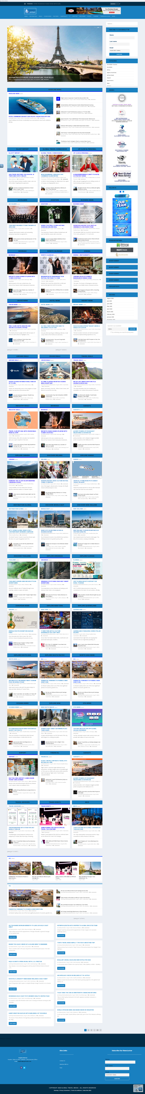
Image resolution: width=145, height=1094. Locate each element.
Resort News (98, 329)
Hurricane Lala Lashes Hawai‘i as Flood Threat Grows (88, 494)
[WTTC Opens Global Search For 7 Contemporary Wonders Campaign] (22, 519)
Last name (113, 41)
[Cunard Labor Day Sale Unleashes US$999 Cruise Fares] (43, 396)
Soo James (64, 142)
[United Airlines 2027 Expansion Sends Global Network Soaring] (58, 106)
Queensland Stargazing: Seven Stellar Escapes (87, 631)
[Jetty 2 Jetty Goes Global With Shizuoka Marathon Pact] (75, 645)
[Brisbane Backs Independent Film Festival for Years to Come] (55, 265)
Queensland (76, 635)
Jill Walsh (64, 113)
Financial (78, 99)
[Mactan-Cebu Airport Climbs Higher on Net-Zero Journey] (22, 767)
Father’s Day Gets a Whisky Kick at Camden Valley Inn (57, 290)
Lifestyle (74, 16)
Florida (95, 584)
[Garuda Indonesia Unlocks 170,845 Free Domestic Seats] (11, 396)
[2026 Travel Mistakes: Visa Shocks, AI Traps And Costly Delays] (22, 163)
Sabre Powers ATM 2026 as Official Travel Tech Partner (53, 828)
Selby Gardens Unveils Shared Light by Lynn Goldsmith (89, 595)
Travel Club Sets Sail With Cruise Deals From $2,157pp (22, 432)
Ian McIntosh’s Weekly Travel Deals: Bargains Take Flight (87, 395)
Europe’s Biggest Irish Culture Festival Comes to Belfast (54, 481)
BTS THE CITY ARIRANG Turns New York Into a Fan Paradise (56, 645)
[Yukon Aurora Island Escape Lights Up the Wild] (11, 495)
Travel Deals (36, 79)
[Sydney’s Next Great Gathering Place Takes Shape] (55, 717)
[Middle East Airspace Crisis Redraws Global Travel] (43, 544)
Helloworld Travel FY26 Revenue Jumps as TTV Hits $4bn (75, 112)
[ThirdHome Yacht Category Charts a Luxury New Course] (58, 142)
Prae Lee (16, 597)
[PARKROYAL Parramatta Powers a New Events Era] (55, 669)
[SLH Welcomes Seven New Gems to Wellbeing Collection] (55, 315)
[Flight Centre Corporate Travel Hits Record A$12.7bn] (58, 99)
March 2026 (110, 311)
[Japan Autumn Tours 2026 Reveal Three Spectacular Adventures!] (58, 119)
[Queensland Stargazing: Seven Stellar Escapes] (87, 620)
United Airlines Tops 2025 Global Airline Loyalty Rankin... (47, 3)
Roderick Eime (78, 177)
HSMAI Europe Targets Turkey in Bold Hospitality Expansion (23, 643)
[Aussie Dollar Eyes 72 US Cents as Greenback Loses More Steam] (87, 214)
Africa (108, 70)
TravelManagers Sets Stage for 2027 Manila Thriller (21, 828)
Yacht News (83, 142)
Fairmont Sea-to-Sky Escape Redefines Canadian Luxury (22, 481)
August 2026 (110, 298)
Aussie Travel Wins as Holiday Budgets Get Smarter (89, 742)
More (113, 16)
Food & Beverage (28, 998)
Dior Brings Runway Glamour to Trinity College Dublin (56, 493)
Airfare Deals (27, 384)
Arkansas (59, 584)
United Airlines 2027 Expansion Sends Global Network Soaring (77, 105)
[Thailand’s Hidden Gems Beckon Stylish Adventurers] (22, 570)
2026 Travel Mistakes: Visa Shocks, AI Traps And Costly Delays (21, 175)
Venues (58, 683)
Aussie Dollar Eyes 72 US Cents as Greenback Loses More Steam (84, 226)
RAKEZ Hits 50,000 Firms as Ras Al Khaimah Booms (52, 531)
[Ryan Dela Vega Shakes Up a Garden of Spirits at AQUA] (11, 291)
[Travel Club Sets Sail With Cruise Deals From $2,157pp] (22, 420)
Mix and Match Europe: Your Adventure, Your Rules (74, 904)
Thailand (26, 584)
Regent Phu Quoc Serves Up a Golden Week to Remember (28, 944)
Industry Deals (16, 449)
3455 (97, 1031)
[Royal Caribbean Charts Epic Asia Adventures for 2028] (11, 340)
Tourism (95, 16)
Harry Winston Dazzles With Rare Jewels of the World (28, 1013)
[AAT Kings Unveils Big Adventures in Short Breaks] (58, 912)
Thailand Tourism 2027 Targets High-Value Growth (24, 595)
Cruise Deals (65, 384)
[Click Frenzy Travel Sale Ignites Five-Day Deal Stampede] (58, 133)
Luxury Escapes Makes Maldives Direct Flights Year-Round (56, 239)
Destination (33, 16)
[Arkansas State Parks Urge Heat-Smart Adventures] (55, 570)
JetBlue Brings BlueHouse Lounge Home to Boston (24, 790)
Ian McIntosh (82, 397)
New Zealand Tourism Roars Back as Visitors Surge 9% (86, 531)
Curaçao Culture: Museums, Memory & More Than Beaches (56, 188)
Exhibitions (33, 1015)
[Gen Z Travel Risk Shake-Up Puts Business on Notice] (11, 842)
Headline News (33, 118)
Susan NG (17, 695)
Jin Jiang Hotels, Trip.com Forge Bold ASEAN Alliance (55, 340)
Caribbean (57, 177)
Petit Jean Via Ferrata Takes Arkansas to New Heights (56, 595)
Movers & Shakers (28, 929)
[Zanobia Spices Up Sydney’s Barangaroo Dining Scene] (87, 265)
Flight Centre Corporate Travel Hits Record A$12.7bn (75, 98)
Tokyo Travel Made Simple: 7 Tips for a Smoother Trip (76, 942)
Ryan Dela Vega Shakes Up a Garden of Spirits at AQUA (23, 290)
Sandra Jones (65, 127)
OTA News (91, 731)
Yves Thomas (65, 134)
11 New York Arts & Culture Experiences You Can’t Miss (50, 631)
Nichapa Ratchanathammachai (19, 79)
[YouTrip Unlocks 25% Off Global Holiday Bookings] (87, 717)
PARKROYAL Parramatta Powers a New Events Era (54, 681)
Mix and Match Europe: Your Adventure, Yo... (87, 877)
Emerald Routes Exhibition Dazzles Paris (21, 631)
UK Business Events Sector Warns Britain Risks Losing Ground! (88, 239)
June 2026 (109, 303)
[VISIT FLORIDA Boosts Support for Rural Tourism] (87, 570)
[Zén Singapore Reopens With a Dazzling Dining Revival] (75, 291)
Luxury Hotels (12, 485)
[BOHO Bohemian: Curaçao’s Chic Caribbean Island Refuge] (55, 163)
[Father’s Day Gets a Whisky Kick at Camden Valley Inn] (43, 291)
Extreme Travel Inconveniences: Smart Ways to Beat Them (23, 188)
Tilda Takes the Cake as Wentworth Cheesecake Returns (76, 992)
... (94, 1030)
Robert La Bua (45, 177)
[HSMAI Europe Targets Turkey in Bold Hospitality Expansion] (11, 644)
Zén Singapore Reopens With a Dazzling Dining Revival (88, 290)
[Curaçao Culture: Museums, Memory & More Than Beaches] (43, 189)
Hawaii (88, 484)
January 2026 (110, 317)
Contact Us (62, 1060)
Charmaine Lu (13, 731)
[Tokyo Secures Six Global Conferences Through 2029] (87, 816)
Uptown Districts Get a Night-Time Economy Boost (55, 742)
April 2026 (109, 309)
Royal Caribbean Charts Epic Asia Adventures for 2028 (22, 340)
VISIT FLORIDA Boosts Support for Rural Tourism (85, 582)
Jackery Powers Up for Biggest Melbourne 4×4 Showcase (84, 432)
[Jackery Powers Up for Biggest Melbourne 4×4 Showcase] (87, 420)
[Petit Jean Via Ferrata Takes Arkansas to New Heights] (43, 595)
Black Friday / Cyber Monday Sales (82, 134)
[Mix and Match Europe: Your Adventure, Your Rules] (90, 868)
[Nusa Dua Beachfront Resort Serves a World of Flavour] (87, 315)
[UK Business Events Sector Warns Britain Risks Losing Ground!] (75, 239)
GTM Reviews (50, 179)
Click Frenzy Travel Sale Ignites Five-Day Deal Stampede (75, 132)
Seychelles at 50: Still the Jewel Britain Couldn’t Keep (23, 544)
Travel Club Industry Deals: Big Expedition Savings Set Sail (24, 445)
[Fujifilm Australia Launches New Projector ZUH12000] (75, 445)
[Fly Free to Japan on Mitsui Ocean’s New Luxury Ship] (55, 370)
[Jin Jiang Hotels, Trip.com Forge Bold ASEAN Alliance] (43, 340)
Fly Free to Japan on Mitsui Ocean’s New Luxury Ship (53, 382)
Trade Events (65, 830)
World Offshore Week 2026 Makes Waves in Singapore (75, 1010)
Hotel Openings (34, 964)
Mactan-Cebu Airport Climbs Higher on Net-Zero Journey (21, 779)
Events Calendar (65, 292)
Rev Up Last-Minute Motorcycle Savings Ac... (41, 877)
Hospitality (63, 16)
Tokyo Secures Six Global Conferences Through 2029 (87, 828)
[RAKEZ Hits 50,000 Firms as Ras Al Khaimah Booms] (55, 519)
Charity (87, 634)
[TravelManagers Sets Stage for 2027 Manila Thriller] (22, 816)
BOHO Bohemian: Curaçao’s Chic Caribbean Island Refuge (52, 175)
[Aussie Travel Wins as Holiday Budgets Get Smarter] (75, 743)
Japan (83, 120)
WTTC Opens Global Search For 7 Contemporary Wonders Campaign (21, 531)
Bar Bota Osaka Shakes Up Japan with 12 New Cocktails (22, 277)
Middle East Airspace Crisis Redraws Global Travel (57, 544)
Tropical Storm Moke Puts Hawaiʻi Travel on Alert (85, 481)
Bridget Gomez (13, 118)
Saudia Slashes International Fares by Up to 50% (22, 382)
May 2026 (109, 306)
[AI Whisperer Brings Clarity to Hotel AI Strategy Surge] (87, 163)
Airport (26, 781)
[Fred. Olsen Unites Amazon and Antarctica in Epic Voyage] (22, 315)
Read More (13, 937)
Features (55, 16)
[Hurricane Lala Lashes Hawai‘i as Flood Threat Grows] (75, 495)
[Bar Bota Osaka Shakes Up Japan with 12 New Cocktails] (22, 265)
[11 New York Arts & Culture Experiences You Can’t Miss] (55, 620)
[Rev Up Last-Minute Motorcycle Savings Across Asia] (87, 370)
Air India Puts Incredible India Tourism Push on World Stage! (22, 681)
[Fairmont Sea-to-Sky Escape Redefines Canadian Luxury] (22, 469)
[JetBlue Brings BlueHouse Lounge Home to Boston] (11, 791)
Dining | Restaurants (93, 279)
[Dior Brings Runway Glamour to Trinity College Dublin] (43, 493)
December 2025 (111, 319)
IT (69, 16)
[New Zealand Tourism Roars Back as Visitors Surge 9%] (87, 519)
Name (112, 35)
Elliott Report (27, 177)
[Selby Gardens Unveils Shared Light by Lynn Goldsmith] (75, 595)
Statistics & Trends (95, 243)
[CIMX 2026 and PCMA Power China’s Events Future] (43, 842)
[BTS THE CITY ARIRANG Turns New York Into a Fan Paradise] (43, 645)
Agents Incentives (111, 72)
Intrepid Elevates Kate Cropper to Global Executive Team (77, 925)
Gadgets (97, 434)
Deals (40, 16)
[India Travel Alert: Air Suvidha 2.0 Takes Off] (11, 695)
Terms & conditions (76, 1090)
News (25, 16)
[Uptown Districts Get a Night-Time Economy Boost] (43, 743)
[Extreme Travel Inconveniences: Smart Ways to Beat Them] (11, 189)
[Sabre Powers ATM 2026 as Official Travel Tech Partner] (55, 816)
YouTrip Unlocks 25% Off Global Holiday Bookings (84, 729)
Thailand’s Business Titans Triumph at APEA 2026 (22, 226)
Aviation (78, 106)
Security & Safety (84, 498)
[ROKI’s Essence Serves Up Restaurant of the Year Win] (11, 240)
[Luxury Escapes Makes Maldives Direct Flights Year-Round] (43, 240)
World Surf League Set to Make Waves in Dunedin (88, 544)
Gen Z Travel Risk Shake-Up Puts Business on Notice (24, 841)
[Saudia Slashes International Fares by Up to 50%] (22, 370)
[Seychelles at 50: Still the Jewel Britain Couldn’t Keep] (11, 544)
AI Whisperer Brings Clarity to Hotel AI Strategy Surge (86, 175)
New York (65, 634)
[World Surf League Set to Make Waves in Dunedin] (75, 544)
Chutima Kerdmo (13, 228)
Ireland (58, 484)
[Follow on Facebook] (21, 1068)
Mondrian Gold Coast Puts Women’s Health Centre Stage (29, 996)
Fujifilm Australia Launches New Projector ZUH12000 (89, 445)
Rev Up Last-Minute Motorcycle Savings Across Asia (31, 77)
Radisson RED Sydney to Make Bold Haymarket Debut (75, 125)
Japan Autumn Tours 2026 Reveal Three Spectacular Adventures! (78, 119)
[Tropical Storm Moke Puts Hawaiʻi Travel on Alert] (87, 469)
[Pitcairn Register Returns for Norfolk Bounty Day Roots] (22, 717)
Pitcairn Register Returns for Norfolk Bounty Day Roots (22, 729)
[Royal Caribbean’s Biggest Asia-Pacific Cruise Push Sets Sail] (31, 105)
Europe (79, 243)
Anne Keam (77, 484)
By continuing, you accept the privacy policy (122, 332)
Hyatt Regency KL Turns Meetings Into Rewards (88, 841)
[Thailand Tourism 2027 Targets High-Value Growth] (11, 595)
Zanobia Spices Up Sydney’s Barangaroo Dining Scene (82, 277)
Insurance (14, 179)
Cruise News (26, 118)
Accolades (27, 228)
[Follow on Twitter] (24, 1068)
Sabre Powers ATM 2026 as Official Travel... (66, 877)
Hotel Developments (86, 127)
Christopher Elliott (14, 177)
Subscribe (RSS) (87, 1090)
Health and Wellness (77, 977)
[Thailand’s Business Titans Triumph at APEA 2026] (22, 214)
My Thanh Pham (65, 106)
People (89, 16)
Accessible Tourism (112, 64)
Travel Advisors (28, 830)
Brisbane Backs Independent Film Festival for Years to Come (52, 277)
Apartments (110, 80)
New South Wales (49, 746)
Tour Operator (88, 120)
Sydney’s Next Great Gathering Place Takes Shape (54, 729)
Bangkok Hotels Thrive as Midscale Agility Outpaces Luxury (89, 188)
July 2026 (109, 301)
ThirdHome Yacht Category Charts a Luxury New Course (76, 141)
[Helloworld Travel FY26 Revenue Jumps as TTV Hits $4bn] (58, 113)
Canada (24, 483)
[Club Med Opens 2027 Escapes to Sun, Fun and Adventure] (75, 340)
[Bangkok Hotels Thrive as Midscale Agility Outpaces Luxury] (75, 189)
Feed (61, 1067)
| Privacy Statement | (65, 1090)
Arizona (109, 86)
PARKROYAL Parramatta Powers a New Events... (18, 877)
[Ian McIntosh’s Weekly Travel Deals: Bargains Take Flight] (75, 396)
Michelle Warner (65, 99)
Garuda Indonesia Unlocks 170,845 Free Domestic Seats (23, 395)
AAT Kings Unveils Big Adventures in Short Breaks (74, 911)
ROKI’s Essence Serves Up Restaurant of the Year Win (24, 239)
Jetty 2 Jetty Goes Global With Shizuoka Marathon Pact (88, 645)
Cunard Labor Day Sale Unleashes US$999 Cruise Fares (56, 395)
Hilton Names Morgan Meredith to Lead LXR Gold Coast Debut (28, 926)
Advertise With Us (64, 1064)
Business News (92, 228)
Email (111, 48)
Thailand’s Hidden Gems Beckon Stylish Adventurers (22, 582)
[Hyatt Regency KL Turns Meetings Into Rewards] (75, 842)
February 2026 (110, 314)
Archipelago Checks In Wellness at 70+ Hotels (73, 975)
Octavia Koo (64, 120)
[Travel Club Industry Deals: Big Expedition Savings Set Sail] (11, 445)
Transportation (105, 16)
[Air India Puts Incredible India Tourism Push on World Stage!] (22, 669)
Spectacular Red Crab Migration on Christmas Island (22, 742)
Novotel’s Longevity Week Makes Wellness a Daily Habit (28, 979)
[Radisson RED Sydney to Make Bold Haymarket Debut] (58, 126)
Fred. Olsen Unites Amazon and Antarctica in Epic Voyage (20, 326)
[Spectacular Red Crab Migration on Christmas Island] (11, 743)
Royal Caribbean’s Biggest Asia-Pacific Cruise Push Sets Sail (29, 116)
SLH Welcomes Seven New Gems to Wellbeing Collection (52, 326)
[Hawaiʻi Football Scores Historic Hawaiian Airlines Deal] (55, 214)
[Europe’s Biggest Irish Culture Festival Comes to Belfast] (55, 469)
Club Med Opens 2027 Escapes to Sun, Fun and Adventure (89, 340)
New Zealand (81, 548)
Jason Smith (49, 397)
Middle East (65, 533)
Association (29, 645)
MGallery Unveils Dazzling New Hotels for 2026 (74, 960)
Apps (108, 83)
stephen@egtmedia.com (24, 1061)
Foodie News (47, 16)
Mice (89, 243)
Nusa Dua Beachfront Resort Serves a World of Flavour (86, 326)
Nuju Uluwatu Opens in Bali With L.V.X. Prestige (25, 961)
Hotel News (59, 329)
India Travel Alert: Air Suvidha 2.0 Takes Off (24, 694)
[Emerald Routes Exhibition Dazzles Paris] (22, 620)
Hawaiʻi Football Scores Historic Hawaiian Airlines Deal (53, 226)
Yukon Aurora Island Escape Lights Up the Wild (24, 494)
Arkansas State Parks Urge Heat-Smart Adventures (55, 582)
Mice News (82, 16)
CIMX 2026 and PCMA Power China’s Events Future (57, 841)
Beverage (27, 279)
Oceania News (33, 731)
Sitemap (56, 1090)
